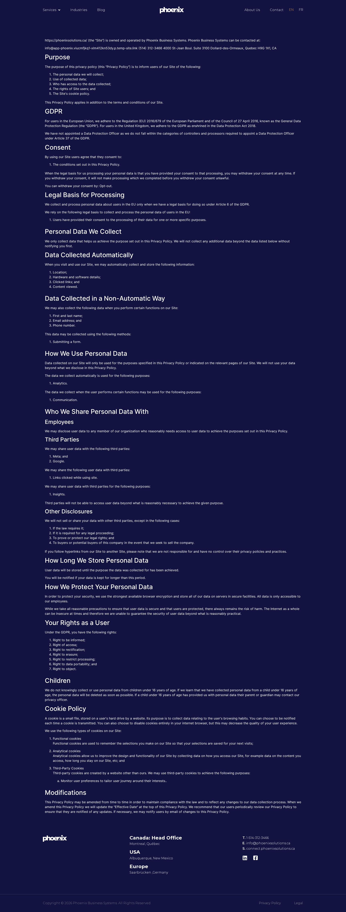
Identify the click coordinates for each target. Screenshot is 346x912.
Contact (277, 10)
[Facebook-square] (255, 857)
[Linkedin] (244, 857)
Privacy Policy (270, 903)
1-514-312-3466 (257, 838)
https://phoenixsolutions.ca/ (66, 40)
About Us (252, 10)
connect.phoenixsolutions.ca (270, 849)
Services (49, 10)
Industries (78, 10)
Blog (101, 10)
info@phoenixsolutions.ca (268, 843)
